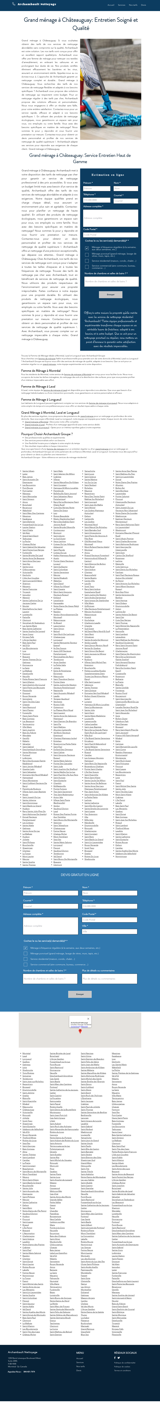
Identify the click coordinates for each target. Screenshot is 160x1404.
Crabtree (57, 476)
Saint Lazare (89, 811)
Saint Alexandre (123, 713)
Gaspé (53, 1205)
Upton (118, 609)
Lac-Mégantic (28, 1289)
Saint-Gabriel (86, 1126)
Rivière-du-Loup (29, 1140)
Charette (88, 626)
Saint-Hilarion (28, 1326)
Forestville (27, 713)
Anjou (87, 552)
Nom (116, 183)
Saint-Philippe (28, 1197)
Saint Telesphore (61, 825)
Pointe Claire (59, 682)
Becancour (27, 507)
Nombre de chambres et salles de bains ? (105, 273)
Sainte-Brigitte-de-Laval (60, 1053)
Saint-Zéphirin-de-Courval (123, 1309)
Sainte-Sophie (28, 1295)
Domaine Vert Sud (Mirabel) (96, 693)
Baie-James (55, 1250)
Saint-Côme (86, 1056)
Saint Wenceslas (29, 496)
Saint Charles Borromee (126, 541)
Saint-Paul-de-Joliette (90, 1107)
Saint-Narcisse (87, 1053)
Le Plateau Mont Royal (63, 710)
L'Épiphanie (86, 1098)
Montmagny (55, 1112)
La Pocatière (55, 1098)
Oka (86, 817)
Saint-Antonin (56, 1143)
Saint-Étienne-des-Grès (91, 1157)
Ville (84, 926)
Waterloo (58, 581)
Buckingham (86, 1323)
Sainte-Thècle (87, 1171)
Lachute (88, 800)
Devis (78, 1370)
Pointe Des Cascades (63, 763)
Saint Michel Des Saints (126, 786)
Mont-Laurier (28, 1264)
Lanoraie (84, 1118)
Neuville (26, 676)
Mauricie (88, 491)
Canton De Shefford (124, 555)
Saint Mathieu (60, 727)
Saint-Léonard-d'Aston (122, 1298)
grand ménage (49, 364)
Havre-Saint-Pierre (120, 1118)
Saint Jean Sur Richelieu (126, 820)
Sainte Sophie (28, 862)
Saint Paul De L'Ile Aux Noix (66, 775)
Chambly (57, 783)
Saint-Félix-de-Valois (90, 1062)
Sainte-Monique (119, 1315)
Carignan (120, 744)
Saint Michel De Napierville (128, 626)
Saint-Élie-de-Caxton (90, 1149)
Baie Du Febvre (29, 732)
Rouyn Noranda (29, 696)
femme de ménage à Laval (55, 390)
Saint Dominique (30, 803)
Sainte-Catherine (29, 1202)
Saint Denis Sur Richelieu (127, 569)
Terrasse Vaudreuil (61, 699)
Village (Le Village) (62, 586)
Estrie (118, 741)
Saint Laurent (59, 713)
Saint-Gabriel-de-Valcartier (123, 1194)
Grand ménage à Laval (35, 424)
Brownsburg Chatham (94, 766)
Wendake (26, 735)
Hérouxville (86, 1166)
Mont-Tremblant (29, 1174)
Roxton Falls (59, 704)
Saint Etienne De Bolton (95, 564)
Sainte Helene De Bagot (126, 614)
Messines (26, 516)
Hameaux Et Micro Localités (66, 488)
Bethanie (119, 679)
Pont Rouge (27, 488)
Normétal (54, 1281)
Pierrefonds (59, 491)
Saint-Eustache (29, 1126)
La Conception (87, 1236)
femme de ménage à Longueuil (103, 403)
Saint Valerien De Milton (64, 474)
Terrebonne (59, 659)
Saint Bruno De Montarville (65, 820)
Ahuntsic (119, 485)
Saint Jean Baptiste (92, 727)
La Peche (26, 541)
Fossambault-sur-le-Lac (60, 1062)
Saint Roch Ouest (123, 761)
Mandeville (89, 822)
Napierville (58, 690)
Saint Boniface (122, 491)
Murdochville (56, 1242)
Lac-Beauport (118, 1202)
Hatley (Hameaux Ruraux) (65, 555)
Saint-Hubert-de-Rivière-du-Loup (64, 1140)
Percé (52, 1208)
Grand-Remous (87, 1329)
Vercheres (58, 701)
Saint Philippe (28, 842)
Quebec (119, 811)
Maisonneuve (59, 620)
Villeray (57, 479)
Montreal (88, 550)
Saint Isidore (90, 569)
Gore (118, 716)
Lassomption (59, 626)
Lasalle (57, 696)
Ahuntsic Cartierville (62, 730)
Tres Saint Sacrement (63, 791)
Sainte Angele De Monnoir (96, 640)
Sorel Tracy (89, 586)
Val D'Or (26, 645)
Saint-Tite (85, 1169)
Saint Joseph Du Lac (31, 797)
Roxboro (88, 659)
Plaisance (85, 1320)
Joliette (25, 839)
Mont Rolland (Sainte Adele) (96, 547)
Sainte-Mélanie (87, 1070)
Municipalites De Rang (64, 656)
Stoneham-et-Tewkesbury (123, 1199)
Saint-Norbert (87, 1129)
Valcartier (26, 744)
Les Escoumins (29, 485)
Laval (56, 811)
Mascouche (59, 676)
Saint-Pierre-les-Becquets (123, 1284)
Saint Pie (57, 724)
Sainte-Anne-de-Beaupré (123, 1174)
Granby (87, 656)
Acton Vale (58, 797)
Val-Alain (116, 1264)
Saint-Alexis (86, 1090)
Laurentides (121, 493)
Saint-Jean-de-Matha (90, 1064)
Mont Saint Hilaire (92, 777)
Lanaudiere (120, 637)
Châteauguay (28, 1109)
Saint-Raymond (56, 1067)
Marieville (120, 564)
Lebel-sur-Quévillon (58, 1253)
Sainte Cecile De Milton (95, 780)
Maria (52, 1225)
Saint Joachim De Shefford (65, 769)
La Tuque (26, 853)
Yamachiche (89, 471)
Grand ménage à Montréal (36, 422)
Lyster (25, 474)
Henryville (120, 631)
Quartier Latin (28, 769)
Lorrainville (55, 1295)
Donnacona (27, 665)
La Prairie (120, 682)
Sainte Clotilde (122, 687)
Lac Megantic (121, 808)
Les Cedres (89, 521)
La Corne (54, 1329)
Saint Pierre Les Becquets (33, 687)
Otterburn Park (122, 721)
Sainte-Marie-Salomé (31, 1253)
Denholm (26, 575)
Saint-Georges (28, 1146)
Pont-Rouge (55, 1064)
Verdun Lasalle (90, 642)
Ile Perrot (120, 581)
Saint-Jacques (87, 1101)
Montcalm (85, 1256)
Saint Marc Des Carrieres (33, 513)
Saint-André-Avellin (89, 1267)
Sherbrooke (89, 859)
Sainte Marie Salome (63, 761)
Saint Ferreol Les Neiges (33, 550)
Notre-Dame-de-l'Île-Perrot (34, 1211)
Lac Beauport (28, 721)
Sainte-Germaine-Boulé (60, 1318)
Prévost (25, 1301)
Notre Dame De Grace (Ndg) (66, 606)
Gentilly (25, 738)
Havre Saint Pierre (30, 716)
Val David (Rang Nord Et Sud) (97, 631)
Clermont (26, 620)
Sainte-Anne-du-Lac (31, 1287)
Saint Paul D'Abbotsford (95, 744)
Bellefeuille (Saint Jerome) (65, 493)
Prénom (87, 183)
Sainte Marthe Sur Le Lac (64, 772)
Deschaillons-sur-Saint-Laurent (125, 1281)
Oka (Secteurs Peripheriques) (97, 609)
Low (24, 651)
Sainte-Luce (55, 1177)
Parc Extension (91, 814)
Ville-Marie (54, 1284)
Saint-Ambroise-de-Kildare (92, 1067)
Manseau (26, 493)
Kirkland (57, 597)
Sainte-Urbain (118, 1163)
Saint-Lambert (28, 1157)
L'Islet (52, 1121)
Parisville (26, 617)
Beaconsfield (90, 575)
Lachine (119, 561)
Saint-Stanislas (87, 1188)
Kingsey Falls (28, 637)
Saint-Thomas (87, 1109)
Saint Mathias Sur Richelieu (127, 640)
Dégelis (53, 1152)
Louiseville (89, 718)
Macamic (26, 586)
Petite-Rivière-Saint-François (124, 1152)
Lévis (24, 1067)
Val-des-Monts (87, 1306)
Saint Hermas (121, 600)
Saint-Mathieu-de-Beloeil (61, 1332)
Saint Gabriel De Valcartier (34, 547)
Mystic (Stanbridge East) (64, 519)
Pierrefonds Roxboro (31, 789)
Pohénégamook (57, 1149)
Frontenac (120, 690)
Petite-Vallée (55, 1202)
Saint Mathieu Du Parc (125, 474)
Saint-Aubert (55, 1123)
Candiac (88, 755)
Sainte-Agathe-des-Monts (33, 1312)
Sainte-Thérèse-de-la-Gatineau (125, 1073)
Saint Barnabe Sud (92, 530)
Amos (25, 502)
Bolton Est (120, 488)
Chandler (54, 1211)
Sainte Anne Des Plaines (126, 471)
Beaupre (26, 656)
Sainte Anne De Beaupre (33, 558)
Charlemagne (90, 831)
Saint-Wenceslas (119, 1318)
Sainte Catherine (91, 803)
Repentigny (89, 493)
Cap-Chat (54, 1194)
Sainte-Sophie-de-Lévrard (123, 1295)
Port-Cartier (117, 1115)
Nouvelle (54, 1230)
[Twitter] (118, 1357)
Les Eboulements (30, 648)
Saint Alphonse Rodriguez (127, 544)
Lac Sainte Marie (29, 626)
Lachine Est (121, 611)
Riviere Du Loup (91, 856)
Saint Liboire (59, 536)
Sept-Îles (26, 1143)
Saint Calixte (59, 752)
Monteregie (121, 758)
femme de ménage (47, 358)
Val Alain (26, 533)
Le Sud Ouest (60, 538)
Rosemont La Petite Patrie (65, 744)
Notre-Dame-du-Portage (61, 1138)
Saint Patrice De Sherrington (128, 654)
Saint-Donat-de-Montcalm (34, 1315)
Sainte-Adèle (28, 1306)
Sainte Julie (89, 710)
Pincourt (119, 499)
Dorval (118, 479)
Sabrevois (88, 685)
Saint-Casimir (56, 1095)
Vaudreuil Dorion (61, 808)
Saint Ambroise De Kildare (96, 794)
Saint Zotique (90, 690)
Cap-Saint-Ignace (57, 1118)
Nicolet (25, 606)
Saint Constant (60, 485)
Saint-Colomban (29, 1298)
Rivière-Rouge (28, 1267)
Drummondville (91, 825)
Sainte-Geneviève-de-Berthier (94, 1112)
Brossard (88, 851)
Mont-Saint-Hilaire (30, 1180)
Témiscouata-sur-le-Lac (60, 1146)
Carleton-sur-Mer (57, 1222)
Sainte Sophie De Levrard (33, 631)
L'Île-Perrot (27, 1228)
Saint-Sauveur (28, 1303)
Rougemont (121, 696)
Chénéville (85, 1281)
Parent (118, 783)
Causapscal (55, 1188)
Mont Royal (89, 566)
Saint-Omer (55, 1239)
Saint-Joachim (118, 1185)
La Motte (54, 1303)
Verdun (57, 806)
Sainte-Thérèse (29, 1154)
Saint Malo (58, 471)
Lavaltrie (119, 831)
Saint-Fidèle (117, 1157)
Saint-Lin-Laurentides (31, 1292)
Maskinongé (86, 1132)
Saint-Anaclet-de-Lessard (61, 1180)
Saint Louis (89, 474)
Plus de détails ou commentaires (98, 970)
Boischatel (27, 505)
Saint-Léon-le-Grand (90, 1140)
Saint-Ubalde (86, 1183)
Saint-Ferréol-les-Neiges (122, 1177)
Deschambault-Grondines (61, 1076)
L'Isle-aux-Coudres (120, 1154)
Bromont (57, 533)
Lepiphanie (59, 600)
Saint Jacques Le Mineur (95, 654)
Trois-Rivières (28, 1073)
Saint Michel (89, 507)
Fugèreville (55, 1289)
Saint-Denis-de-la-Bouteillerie (63, 1109)
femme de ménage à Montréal (77, 374)
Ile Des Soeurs (60, 648)
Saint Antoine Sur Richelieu (128, 583)
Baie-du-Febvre (119, 1303)
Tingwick (26, 592)
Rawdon (57, 611)
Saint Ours (120, 552)
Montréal (26, 1053)
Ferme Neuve (60, 831)
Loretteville (27, 614)
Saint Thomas (122, 623)
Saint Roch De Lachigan (64, 634)
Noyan (25, 794)
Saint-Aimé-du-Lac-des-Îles (93, 1261)
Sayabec (53, 1171)
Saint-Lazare (27, 1222)
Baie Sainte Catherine (32, 628)
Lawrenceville (90, 721)
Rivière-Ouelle (56, 1107)
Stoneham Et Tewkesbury (33, 623)
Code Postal (89, 229)
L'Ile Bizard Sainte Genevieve (97, 738)
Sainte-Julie (27, 1188)
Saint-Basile (55, 1081)
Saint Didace (121, 603)
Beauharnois (28, 1169)
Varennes (58, 822)
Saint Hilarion (28, 682)
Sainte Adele (28, 825)
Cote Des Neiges (123, 620)
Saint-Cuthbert (87, 1087)
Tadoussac (27, 538)
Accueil (79, 1358)
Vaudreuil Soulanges (125, 642)
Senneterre (27, 699)
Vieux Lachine (60, 541)
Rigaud (87, 752)
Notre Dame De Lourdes (126, 513)
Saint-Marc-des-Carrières (61, 1084)
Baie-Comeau (28, 1149)
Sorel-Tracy (27, 1121)
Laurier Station (28, 527)
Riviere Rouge (122, 842)
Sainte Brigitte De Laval (32, 555)
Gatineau (26, 828)
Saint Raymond (29, 707)
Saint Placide (59, 550)
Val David (58, 856)
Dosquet (26, 693)
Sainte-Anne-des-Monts (60, 1197)
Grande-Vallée (56, 1199)
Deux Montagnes (30, 780)
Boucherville (28, 845)
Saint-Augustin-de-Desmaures (125, 1244)
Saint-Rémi (27, 1208)
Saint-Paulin (86, 1146)
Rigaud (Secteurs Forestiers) (96, 555)
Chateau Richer (29, 544)
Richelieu (88, 488)
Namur (84, 1284)
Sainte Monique (29, 752)
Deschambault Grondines (33, 749)
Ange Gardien (60, 662)
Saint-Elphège (118, 1312)
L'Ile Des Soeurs (91, 772)
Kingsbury (88, 741)
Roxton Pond (121, 693)
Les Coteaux (28, 822)
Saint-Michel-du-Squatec (61, 1160)
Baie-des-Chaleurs (58, 1236)
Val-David (26, 1309)
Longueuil (58, 640)
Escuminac (54, 1233)
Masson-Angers (88, 1298)
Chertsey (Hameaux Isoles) (65, 738)
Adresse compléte (92, 206)
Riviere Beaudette (61, 516)
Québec (26, 1062)
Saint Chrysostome (92, 533)
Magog (25, 1177)
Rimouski (88, 828)
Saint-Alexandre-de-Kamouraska (64, 1129)
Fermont (26, 654)
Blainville (119, 685)
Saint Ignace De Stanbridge (96, 600)
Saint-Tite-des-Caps (31, 1332)
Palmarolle (54, 1278)
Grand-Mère (86, 1163)
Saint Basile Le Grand (31, 806)
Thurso (84, 1315)
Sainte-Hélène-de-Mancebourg (64, 1315)
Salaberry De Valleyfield (126, 853)
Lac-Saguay (86, 1247)
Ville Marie (27, 727)
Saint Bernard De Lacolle (126, 746)
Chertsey (26, 851)
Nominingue (121, 856)
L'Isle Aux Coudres (30, 578)
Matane (53, 1183)
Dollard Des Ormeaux (63, 749)
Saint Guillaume (61, 566)
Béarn (52, 1292)
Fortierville (27, 552)
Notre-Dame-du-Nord (59, 1301)
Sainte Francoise (29, 589)
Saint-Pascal (55, 1104)
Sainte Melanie (91, 746)
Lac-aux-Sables (87, 1180)
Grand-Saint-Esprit (120, 1306)
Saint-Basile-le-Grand (31, 1183)
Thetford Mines (122, 828)
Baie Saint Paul (29, 642)
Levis (118, 777)
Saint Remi (89, 634)
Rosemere (120, 558)
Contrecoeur (59, 530)
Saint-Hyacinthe (29, 1101)
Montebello (86, 1273)
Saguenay (26, 1076)
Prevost (57, 848)
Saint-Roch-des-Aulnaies (61, 1126)
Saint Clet (120, 617)
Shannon (26, 583)
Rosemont (120, 676)
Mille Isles (88, 820)
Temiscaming (28, 724)
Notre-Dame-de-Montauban (93, 1177)
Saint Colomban (61, 569)
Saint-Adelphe (87, 1174)
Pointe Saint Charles (93, 769)
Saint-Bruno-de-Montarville (34, 1171)
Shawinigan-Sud (88, 1160)
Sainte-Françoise (119, 1273)
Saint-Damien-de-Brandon (92, 1059)
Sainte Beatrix (90, 578)
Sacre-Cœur (117, 1132)
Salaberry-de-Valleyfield (32, 1129)
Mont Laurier (28, 856)
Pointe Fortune (60, 789)
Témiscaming (56, 1287)
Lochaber (85, 1318)
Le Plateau (58, 609)
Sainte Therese (29, 865)
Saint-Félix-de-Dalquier (60, 1312)
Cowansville (121, 673)
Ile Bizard (58, 623)
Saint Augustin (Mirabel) (64, 693)
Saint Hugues (59, 777)
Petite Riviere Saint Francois (34, 679)
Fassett (84, 1275)
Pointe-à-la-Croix (57, 1228)
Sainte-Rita (54, 1157)
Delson (87, 516)
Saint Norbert (90, 485)
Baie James (27, 476)
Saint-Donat (27, 1261)
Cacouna (54, 1135)
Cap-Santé (54, 1079)
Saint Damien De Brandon (65, 721)
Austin (56, 558)
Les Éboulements (30, 1329)
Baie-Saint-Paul (29, 1318)
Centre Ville (89, 581)
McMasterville (60, 786)
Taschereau (55, 1323)
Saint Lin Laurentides (93, 842)
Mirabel (119, 738)
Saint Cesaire (59, 589)
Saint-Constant (29, 1166)
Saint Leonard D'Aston (32, 581)
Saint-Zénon (86, 1084)
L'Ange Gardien (29, 640)
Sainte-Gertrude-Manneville (62, 1309)
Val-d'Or (26, 1132)
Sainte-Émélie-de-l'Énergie (93, 1081)
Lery (55, 513)
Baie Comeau (28, 718)
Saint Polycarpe (122, 763)
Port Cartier (27, 491)
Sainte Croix (27, 566)
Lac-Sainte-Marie (119, 1064)
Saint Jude (58, 766)
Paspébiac (54, 1213)
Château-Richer (29, 1334)
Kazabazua (27, 519)
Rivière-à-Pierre (87, 1230)
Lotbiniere (27, 758)
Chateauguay (59, 637)
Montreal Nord (91, 524)
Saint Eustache (60, 780)
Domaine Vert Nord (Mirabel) (35, 775)
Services (80, 1362)
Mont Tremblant (61, 836)
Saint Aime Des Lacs (31, 561)
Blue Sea (85, 1334)
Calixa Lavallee (91, 724)
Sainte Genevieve (61, 572)
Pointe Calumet (122, 496)
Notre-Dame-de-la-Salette (92, 1312)
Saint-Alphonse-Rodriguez (92, 1076)
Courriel (118, 195)
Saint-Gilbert (86, 1225)
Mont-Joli (54, 1166)
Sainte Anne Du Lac (31, 831)
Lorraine (88, 701)
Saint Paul (58, 746)
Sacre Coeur (27, 634)
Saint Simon (59, 628)
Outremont (58, 707)
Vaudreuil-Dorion (30, 1213)
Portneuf (26, 755)
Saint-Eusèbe (56, 1154)
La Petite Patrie (91, 797)
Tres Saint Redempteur (64, 794)
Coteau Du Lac (60, 552)
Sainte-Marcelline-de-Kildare (93, 1073)
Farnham (119, 572)
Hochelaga (89, 620)
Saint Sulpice (90, 476)
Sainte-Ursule (87, 1143)
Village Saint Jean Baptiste (34, 791)
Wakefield (26, 510)
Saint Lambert (122, 634)
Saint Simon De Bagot (94, 651)
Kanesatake (59, 603)
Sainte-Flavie (55, 1174)
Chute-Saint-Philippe (90, 1264)
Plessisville (27, 690)
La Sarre (26, 668)
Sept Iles (26, 564)
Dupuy (53, 1320)
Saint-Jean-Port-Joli (58, 1115)
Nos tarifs (80, 1366)
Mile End (88, 735)
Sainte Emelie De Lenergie (96, 808)
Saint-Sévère (86, 1154)
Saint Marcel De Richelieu (95, 527)
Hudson (26, 808)
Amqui (53, 1185)
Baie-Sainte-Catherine (121, 1135)
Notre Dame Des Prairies (126, 482)
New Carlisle (55, 1219)
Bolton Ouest (121, 718)
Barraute (53, 1270)
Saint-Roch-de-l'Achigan (91, 1095)
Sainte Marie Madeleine (95, 716)
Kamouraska (55, 1101)
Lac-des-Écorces (88, 1259)
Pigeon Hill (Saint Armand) (127, 735)
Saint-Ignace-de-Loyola (91, 1121)
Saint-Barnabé (87, 1152)
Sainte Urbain (28, 471)
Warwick (26, 597)
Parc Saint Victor (91, 791)
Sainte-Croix (117, 1250)
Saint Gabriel (28, 746)
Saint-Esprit (86, 1093)
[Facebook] (114, 1357)
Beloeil (57, 631)
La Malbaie (27, 671)
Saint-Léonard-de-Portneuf (92, 1228)
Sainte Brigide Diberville (64, 527)
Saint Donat (121, 814)
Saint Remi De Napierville (95, 763)
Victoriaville (27, 572)
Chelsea (84, 1303)
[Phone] (13, 3)
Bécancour (116, 1287)
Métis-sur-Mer (56, 1191)
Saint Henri (89, 713)
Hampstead (27, 777)
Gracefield (85, 1332)
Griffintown (89, 606)
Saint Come (121, 749)
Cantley (84, 1301)
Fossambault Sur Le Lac (32, 524)
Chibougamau (28, 569)
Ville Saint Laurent (92, 682)
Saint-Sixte (85, 1278)
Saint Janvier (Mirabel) (32, 766)
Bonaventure (55, 1216)
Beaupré (26, 1230)
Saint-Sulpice (28, 1239)
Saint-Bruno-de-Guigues (60, 1298)
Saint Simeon (28, 499)
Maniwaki (85, 1326)
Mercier (25, 859)
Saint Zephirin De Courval (33, 685)
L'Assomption (28, 1233)
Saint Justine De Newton (95, 595)
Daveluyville (27, 673)
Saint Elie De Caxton (93, 806)
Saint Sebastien (29, 772)
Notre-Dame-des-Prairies (33, 1244)
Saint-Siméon (118, 1138)
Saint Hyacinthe (91, 775)
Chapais (26, 704)
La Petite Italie (60, 665)
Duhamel (85, 1292)
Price (52, 1169)
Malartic (26, 741)
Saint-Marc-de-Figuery (60, 1306)
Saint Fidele (27, 530)
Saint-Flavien (117, 1259)
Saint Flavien (28, 710)
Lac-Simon (85, 1287)
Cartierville (89, 519)
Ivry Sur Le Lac (90, 482)
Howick (87, 617)
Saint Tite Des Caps (31, 701)
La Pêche (116, 1070)
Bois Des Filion (122, 592)
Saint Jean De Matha (93, 505)
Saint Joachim (28, 730)
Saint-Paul (26, 1250)
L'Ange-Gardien (57, 1059)
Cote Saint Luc (122, 566)
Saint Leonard (90, 502)
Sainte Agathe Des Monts (127, 851)
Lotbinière (116, 1253)
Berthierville (86, 1115)
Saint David (59, 583)
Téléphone (88, 194)
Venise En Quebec (92, 648)
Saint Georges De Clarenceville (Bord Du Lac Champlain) (127, 702)
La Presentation (122, 628)
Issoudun (26, 595)
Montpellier (86, 1289)
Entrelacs (58, 741)
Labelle (119, 803)
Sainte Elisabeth (61, 578)
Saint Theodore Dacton (64, 679)
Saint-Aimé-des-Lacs (121, 1169)
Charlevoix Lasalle (92, 623)
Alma (24, 1152)
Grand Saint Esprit (30, 536)
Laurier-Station (118, 1256)
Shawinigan (27, 848)
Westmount (121, 530)
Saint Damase (122, 724)
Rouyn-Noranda (29, 1135)
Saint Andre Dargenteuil (95, 597)
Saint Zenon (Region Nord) (96, 645)
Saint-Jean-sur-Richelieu (33, 1081)
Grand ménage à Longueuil (37, 427)
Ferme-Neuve (28, 1273)
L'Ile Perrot (120, 800)
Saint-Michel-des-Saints (32, 1284)
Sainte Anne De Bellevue (95, 783)
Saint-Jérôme (28, 1093)
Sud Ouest (89, 628)
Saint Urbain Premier (125, 538)
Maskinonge (121, 516)
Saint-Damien (56, 1334)
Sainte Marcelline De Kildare (66, 482)
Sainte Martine (90, 479)
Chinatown (89, 637)
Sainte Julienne (29, 800)
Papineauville (87, 1270)
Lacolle (87, 583)
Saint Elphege (28, 521)
